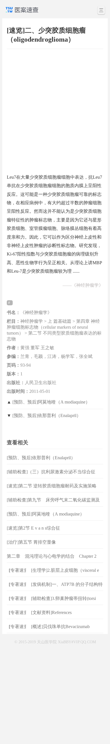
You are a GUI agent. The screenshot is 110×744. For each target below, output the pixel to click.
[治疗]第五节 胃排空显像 (31, 542)
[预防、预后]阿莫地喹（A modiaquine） (51, 402)
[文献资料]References (51, 612)
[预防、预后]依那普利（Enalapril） (46, 415)
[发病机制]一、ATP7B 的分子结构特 (67, 584)
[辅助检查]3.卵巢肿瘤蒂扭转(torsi (63, 598)
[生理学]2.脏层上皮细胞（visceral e (65, 570)
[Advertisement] (55, 108)
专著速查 (18, 570)
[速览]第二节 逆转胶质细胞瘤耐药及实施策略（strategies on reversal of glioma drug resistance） (52, 490)
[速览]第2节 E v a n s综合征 (33, 528)
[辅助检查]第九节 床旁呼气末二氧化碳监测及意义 (53, 504)
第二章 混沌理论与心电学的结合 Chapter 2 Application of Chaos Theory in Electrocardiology (54, 561)
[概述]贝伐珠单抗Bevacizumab (60, 626)
